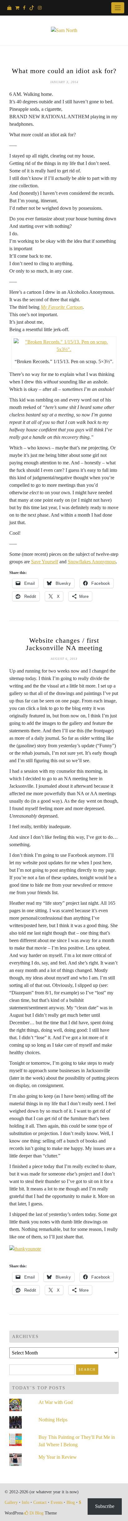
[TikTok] (31, 8)
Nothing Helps (53, 1419)
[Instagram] (40, 8)
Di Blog (35, 1513)
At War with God (56, 1402)
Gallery (11, 1502)
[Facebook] (24, 8)
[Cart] (17, 8)
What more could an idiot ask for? (64, 71)
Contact (40, 1502)
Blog (70, 1502)
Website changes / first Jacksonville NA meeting (64, 644)
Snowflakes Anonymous (92, 561)
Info (25, 1502)
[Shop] (9, 8)
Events (56, 1502)
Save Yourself (44, 561)
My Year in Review (58, 1457)
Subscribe (104, 1506)
